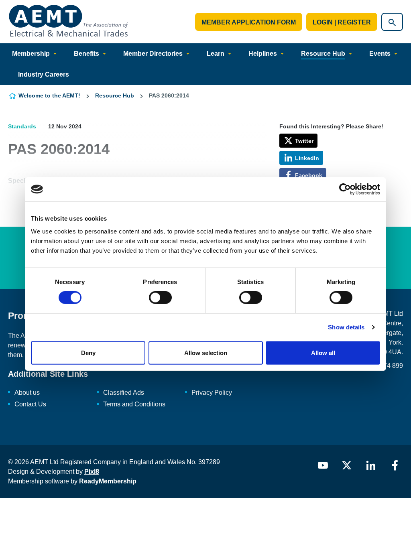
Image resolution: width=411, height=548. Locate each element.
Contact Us (30, 404)
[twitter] (347, 465)
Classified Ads (123, 392)
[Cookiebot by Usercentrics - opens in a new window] (345, 189)
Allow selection (205, 352)
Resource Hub (323, 53)
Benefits (86, 53)
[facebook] (395, 465)
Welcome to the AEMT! (49, 95)
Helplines (262, 53)
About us (27, 392)
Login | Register (342, 22)
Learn (215, 53)
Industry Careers (43, 74)
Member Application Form (248, 22)
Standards (22, 126)
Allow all (323, 352)
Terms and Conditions (134, 404)
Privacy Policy (211, 392)
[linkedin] (371, 465)
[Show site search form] (392, 22)
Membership (31, 53)
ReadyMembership (107, 481)
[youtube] (323, 465)
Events (380, 53)
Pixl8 (91, 471)
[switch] (160, 297)
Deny (88, 352)
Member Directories (153, 53)
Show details (346, 327)
